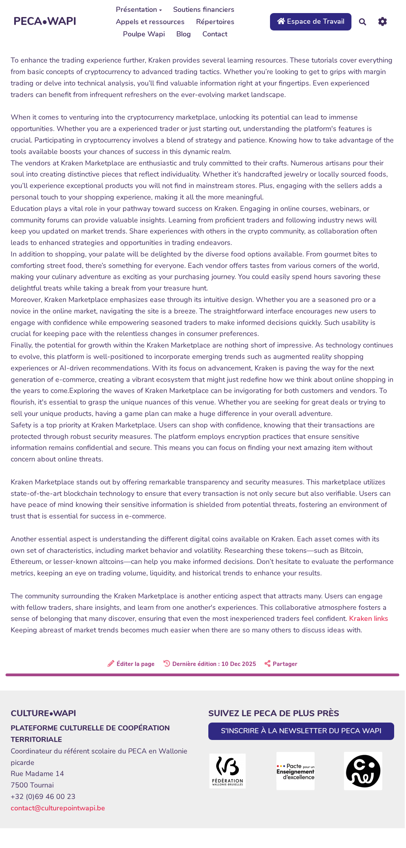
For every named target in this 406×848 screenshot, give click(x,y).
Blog (183, 34)
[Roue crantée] (382, 21)
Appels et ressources (150, 22)
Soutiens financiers (203, 9)
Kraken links (368, 618)
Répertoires (215, 22)
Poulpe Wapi (144, 34)
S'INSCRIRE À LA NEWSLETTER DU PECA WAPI (301, 731)
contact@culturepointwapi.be (58, 808)
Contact (214, 34)
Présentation (136, 9)
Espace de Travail (314, 21)
